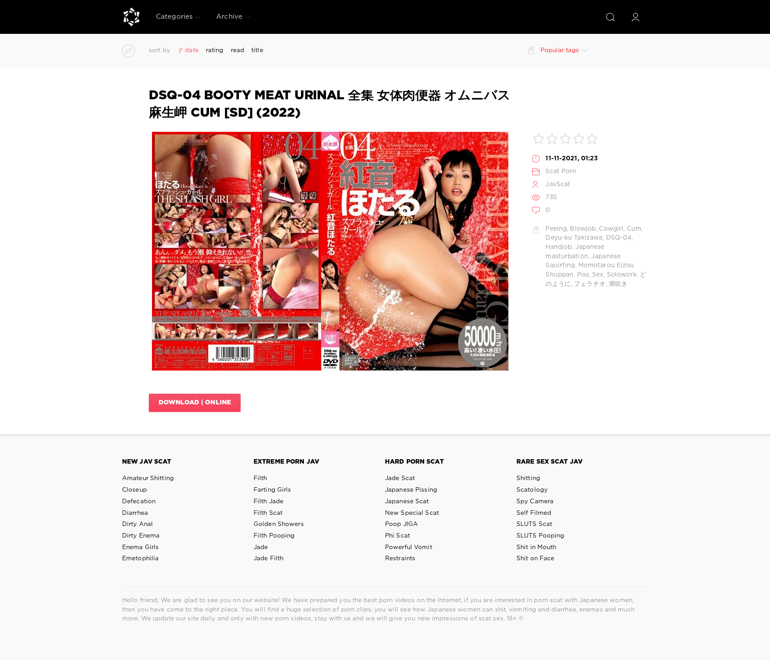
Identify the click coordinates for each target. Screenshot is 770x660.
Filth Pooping (274, 535)
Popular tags (560, 50)
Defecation (139, 501)
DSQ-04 (619, 237)
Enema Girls (140, 547)
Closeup (134, 490)
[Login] (635, 17)
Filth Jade (268, 501)
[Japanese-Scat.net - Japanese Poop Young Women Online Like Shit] (131, 17)
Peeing (556, 229)
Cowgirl (611, 229)
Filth (260, 478)
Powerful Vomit (408, 547)
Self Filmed (533, 513)
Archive (229, 17)
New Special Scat (412, 513)
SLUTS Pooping (540, 535)
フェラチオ (590, 284)
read (237, 50)
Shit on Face (535, 558)
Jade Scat (400, 478)
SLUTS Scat (534, 524)
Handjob (558, 247)
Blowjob (583, 229)
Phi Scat (397, 535)
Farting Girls (272, 490)
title (257, 50)
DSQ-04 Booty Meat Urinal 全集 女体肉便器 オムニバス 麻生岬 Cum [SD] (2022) (330, 104)
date (191, 50)
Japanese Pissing (411, 490)
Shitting (528, 478)
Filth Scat (268, 513)
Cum (634, 229)
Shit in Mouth (536, 547)
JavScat (557, 184)
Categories (174, 17)
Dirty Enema (141, 535)
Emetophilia (140, 558)
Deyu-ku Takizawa (573, 237)
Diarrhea (135, 513)
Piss (583, 274)
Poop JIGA (401, 524)
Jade (261, 547)
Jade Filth (268, 558)
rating (215, 50)
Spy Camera (534, 501)
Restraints (400, 558)
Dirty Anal (137, 524)
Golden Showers (279, 524)
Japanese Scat (407, 501)
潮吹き (618, 284)
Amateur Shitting (148, 478)
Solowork (622, 274)
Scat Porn (560, 171)
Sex (597, 274)
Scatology (532, 490)
